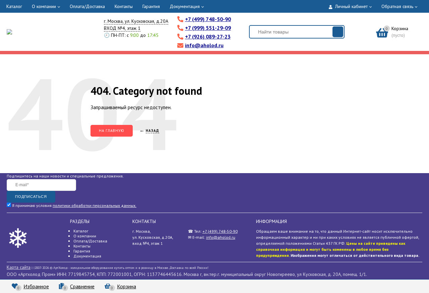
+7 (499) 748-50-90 (208, 19)
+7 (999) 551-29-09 (208, 27)
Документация (185, 6)
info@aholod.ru (204, 45)
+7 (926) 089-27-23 (208, 36)
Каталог (14, 6)
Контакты (124, 6)
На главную (111, 130)
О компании (44, 6)
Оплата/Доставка (87, 6)
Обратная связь (397, 6)
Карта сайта (18, 267)
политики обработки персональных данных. (94, 205)
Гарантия (151, 6)
